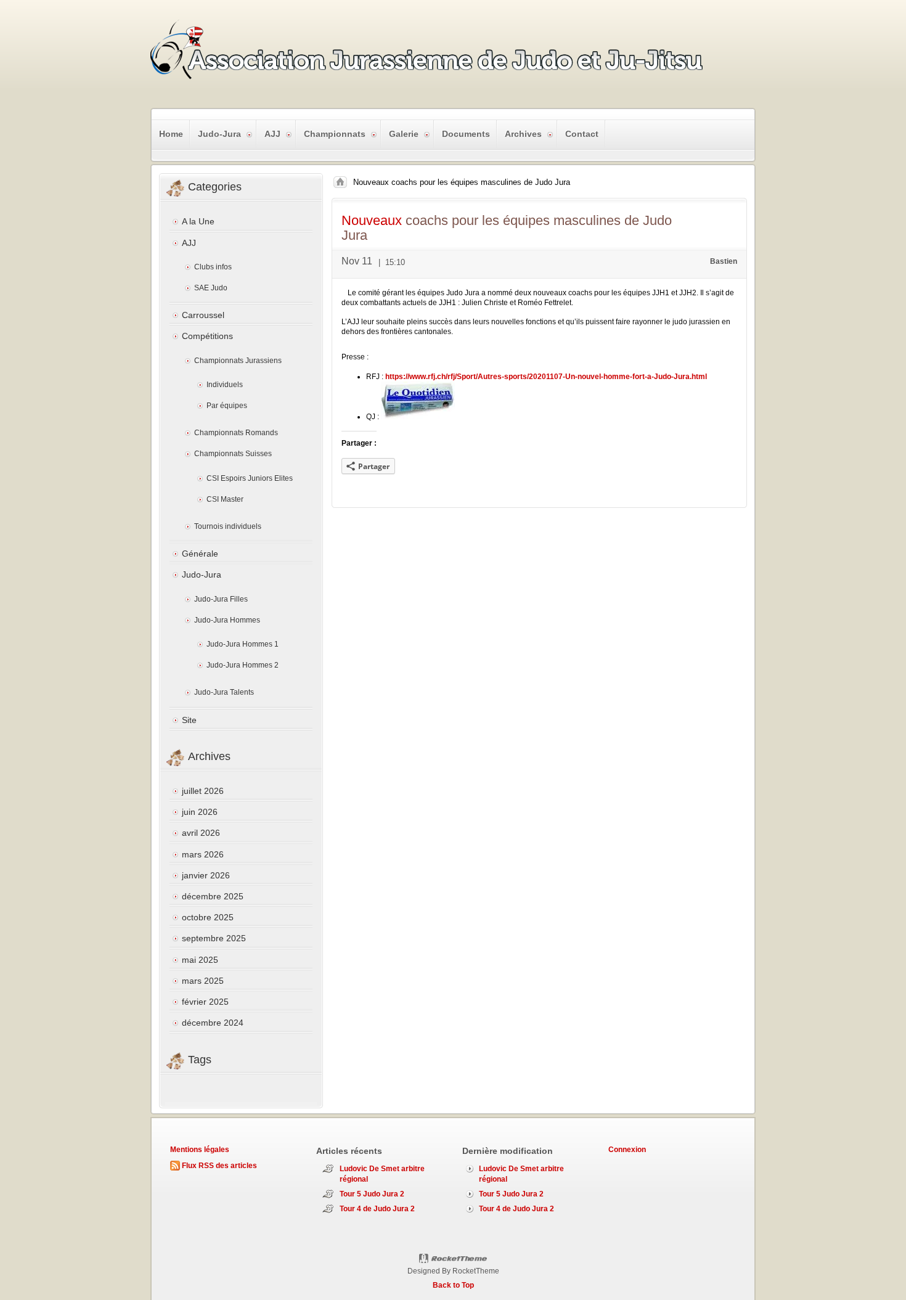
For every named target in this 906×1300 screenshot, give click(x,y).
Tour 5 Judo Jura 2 (372, 1194)
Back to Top (453, 1285)
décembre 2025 (212, 896)
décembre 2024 (212, 1023)
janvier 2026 (206, 875)
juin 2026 (200, 812)
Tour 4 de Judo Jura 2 (377, 1208)
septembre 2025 (214, 938)
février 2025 (205, 1002)
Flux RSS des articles (219, 1165)
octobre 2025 (208, 917)
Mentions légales (199, 1149)
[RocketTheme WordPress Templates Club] (453, 1259)
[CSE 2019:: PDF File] (418, 416)
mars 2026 (203, 854)
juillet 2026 (203, 791)
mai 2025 (200, 960)
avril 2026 (201, 833)
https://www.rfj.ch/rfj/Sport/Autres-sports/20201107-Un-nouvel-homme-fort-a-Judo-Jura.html (546, 376)
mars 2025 (203, 981)
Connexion (627, 1149)
